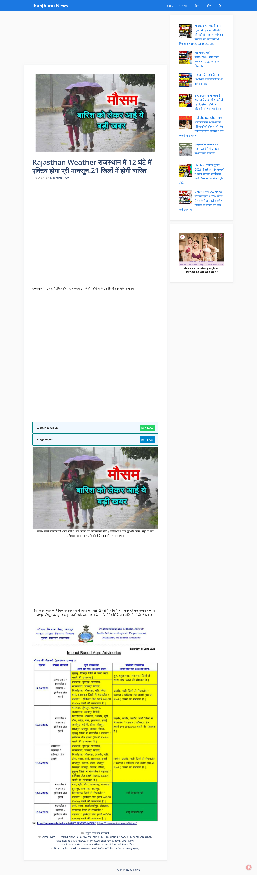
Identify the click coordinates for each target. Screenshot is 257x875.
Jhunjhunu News (50, 6)
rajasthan (61, 840)
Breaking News (66, 837)
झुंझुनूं (169, 5)
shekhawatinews (110, 840)
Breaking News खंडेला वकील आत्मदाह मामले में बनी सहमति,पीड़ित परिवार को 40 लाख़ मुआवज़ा (97, 848)
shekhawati (93, 840)
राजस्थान (183, 5)
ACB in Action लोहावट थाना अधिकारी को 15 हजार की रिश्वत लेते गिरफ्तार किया (97, 844)
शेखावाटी (105, 833)
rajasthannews (76, 840)
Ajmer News (49, 837)
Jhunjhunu (98, 837)
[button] (220, 5)
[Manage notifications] (249, 867)
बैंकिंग (209, 5)
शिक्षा (197, 5)
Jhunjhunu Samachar (138, 837)
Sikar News (128, 840)
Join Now (147, 428)
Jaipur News (84, 837)
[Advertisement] (95, 39)
